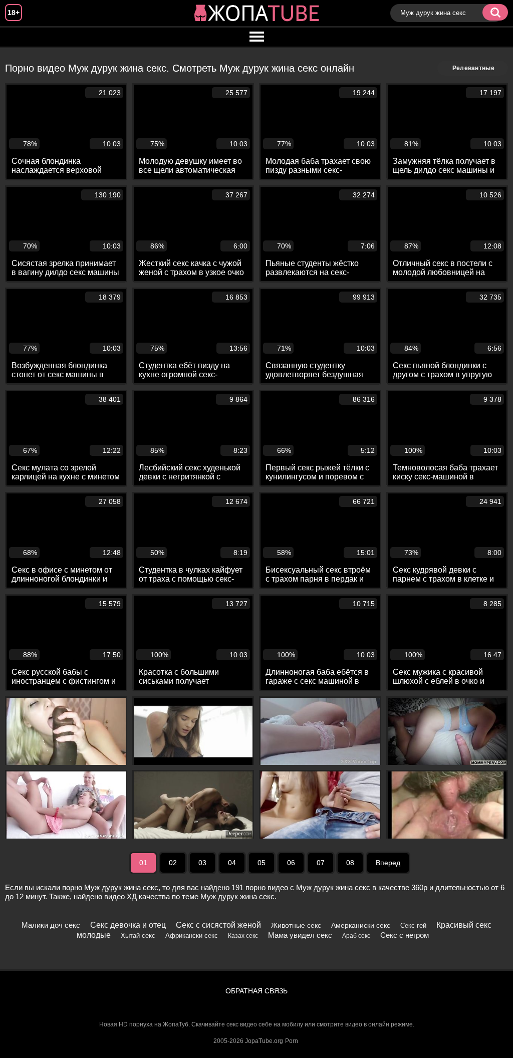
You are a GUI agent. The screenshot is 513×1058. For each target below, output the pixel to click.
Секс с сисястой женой (218, 925)
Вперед (388, 863)
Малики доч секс (51, 925)
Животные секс (296, 925)
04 (232, 863)
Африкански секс (191, 935)
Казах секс (243, 935)
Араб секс (356, 935)
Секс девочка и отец (128, 925)
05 (262, 863)
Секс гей (413, 925)
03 (202, 863)
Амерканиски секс (360, 925)
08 (350, 863)
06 (291, 863)
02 (173, 863)
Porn (291, 1040)
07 (321, 863)
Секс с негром (404, 935)
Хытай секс (138, 935)
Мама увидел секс (300, 935)
